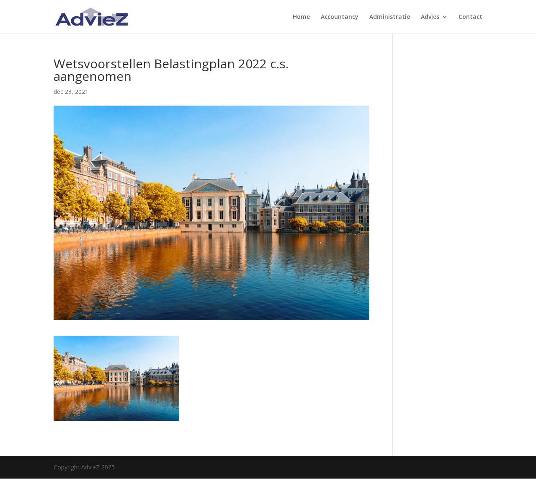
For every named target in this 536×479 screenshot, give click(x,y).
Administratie (389, 17)
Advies (430, 17)
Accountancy (339, 17)
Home (301, 17)
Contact (470, 17)
